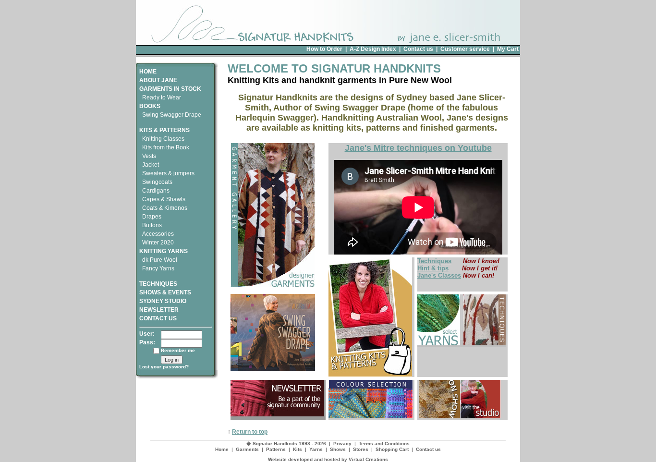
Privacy (342, 443)
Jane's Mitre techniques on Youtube (418, 148)
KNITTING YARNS (163, 251)
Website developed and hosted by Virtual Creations (328, 459)
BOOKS (149, 106)
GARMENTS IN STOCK (170, 88)
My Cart (508, 49)
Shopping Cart (392, 449)
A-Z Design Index (373, 49)
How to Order (324, 49)
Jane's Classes (439, 275)
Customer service (465, 49)
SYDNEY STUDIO (162, 301)
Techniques (434, 261)
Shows (338, 449)
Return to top (249, 431)
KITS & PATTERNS (164, 130)
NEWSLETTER (159, 309)
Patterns (276, 449)
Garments (247, 449)
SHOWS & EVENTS (165, 292)
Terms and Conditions (384, 443)
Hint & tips (433, 268)
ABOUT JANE (158, 80)
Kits (297, 449)
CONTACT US (158, 318)
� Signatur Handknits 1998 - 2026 (286, 443)
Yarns (316, 449)
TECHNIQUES (158, 283)
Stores (360, 449)
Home (222, 449)
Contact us (418, 49)
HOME (148, 71)
